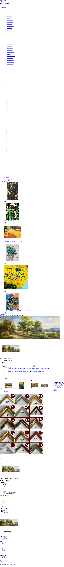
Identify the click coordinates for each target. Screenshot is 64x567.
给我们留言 (4, 550)
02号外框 (28, 371)
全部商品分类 (4, 7)
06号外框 (43, 371)
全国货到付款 (4, 539)
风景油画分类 (4, 315)
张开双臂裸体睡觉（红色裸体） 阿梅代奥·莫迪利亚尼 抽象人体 (13, 241)
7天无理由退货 (4, 537)
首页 (1, 315)
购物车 (2, 1)
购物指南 (3, 543)
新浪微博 (3, 557)
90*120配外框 (29, 368)
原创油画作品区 (6, 177)
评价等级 (3, 502)
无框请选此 (9, 371)
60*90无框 (42, 368)
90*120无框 (24, 368)
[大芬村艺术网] (0, 5)
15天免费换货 (4, 538)
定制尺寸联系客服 (10, 368)
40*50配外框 (20, 368)
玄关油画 (1, 314)
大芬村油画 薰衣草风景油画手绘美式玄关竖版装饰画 (59, 386)
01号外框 (24, 371)
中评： (5, 487)
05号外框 (39, 371)
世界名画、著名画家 (7, 8)
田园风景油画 (9, 315)
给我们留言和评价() (5, 391)
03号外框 (31, 371)
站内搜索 (1, 313)
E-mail (3, 501)
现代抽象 (4, 314)
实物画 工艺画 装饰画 (7, 180)
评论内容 (3, 506)
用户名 (3, 500)
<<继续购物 (2, 534)
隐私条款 (3, 549)
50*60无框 (33, 368)
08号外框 (16, 371)
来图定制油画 (4, 536)
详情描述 (55, 389)
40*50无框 (15, 368)
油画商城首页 (2, 0)
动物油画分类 (6, 170)
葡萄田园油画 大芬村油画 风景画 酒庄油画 (59, 383)
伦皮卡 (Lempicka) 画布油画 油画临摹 (9, 220)
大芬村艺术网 (14, 564)
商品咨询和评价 (12, 493)
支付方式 (3, 542)
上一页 (3, 498)
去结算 (5, 534)
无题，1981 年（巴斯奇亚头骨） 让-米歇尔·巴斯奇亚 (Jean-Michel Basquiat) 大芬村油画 (17, 310)
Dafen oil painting (9, 564)
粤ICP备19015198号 (3, 564)
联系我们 (3, 553)
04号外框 (35, 371)
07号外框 (13, 371)
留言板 (6, 0)
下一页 (5, 498)
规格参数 (55, 390)
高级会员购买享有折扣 (10, 360)
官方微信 (3, 556)
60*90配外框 (47, 368)
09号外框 (20, 371)
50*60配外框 (38, 368)
